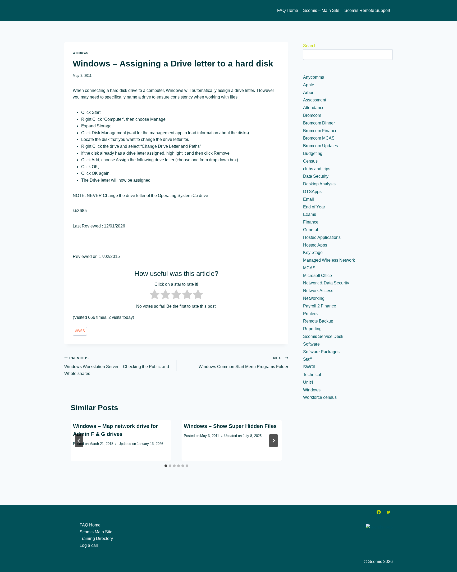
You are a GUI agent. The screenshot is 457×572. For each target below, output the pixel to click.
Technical (312, 374)
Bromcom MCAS (319, 138)
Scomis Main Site (96, 532)
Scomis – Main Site (321, 10)
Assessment (314, 100)
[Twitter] (388, 512)
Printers (310, 313)
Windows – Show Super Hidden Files (230, 426)
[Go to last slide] (79, 440)
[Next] (273, 440)
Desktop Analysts (319, 184)
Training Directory (96, 538)
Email (308, 199)
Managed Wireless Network (329, 260)
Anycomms (313, 77)
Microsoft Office (317, 275)
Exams (309, 214)
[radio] (154, 295)
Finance (310, 222)
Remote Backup (318, 321)
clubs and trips (316, 169)
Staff (307, 359)
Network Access (318, 290)
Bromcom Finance (320, 130)
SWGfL (310, 367)
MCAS (309, 268)
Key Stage (313, 252)
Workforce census (320, 397)
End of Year (314, 207)
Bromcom (312, 115)
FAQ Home (287, 10)
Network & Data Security (326, 283)
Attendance (314, 107)
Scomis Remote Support (367, 10)
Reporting (312, 329)
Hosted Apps (315, 245)
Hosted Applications (322, 237)
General (310, 229)
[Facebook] (378, 512)
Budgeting (312, 153)
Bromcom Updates (320, 146)
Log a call (89, 545)
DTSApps (312, 191)
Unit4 (308, 382)
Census (310, 161)
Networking (314, 298)
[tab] (165, 465)
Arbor (308, 92)
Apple (308, 85)
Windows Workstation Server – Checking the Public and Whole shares (116, 366)
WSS (80, 331)
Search (310, 45)
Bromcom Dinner (319, 123)
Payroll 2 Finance (319, 306)
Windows (80, 53)
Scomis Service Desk (323, 336)
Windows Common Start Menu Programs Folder (243, 362)
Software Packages (321, 352)
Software (311, 344)
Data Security (315, 176)
